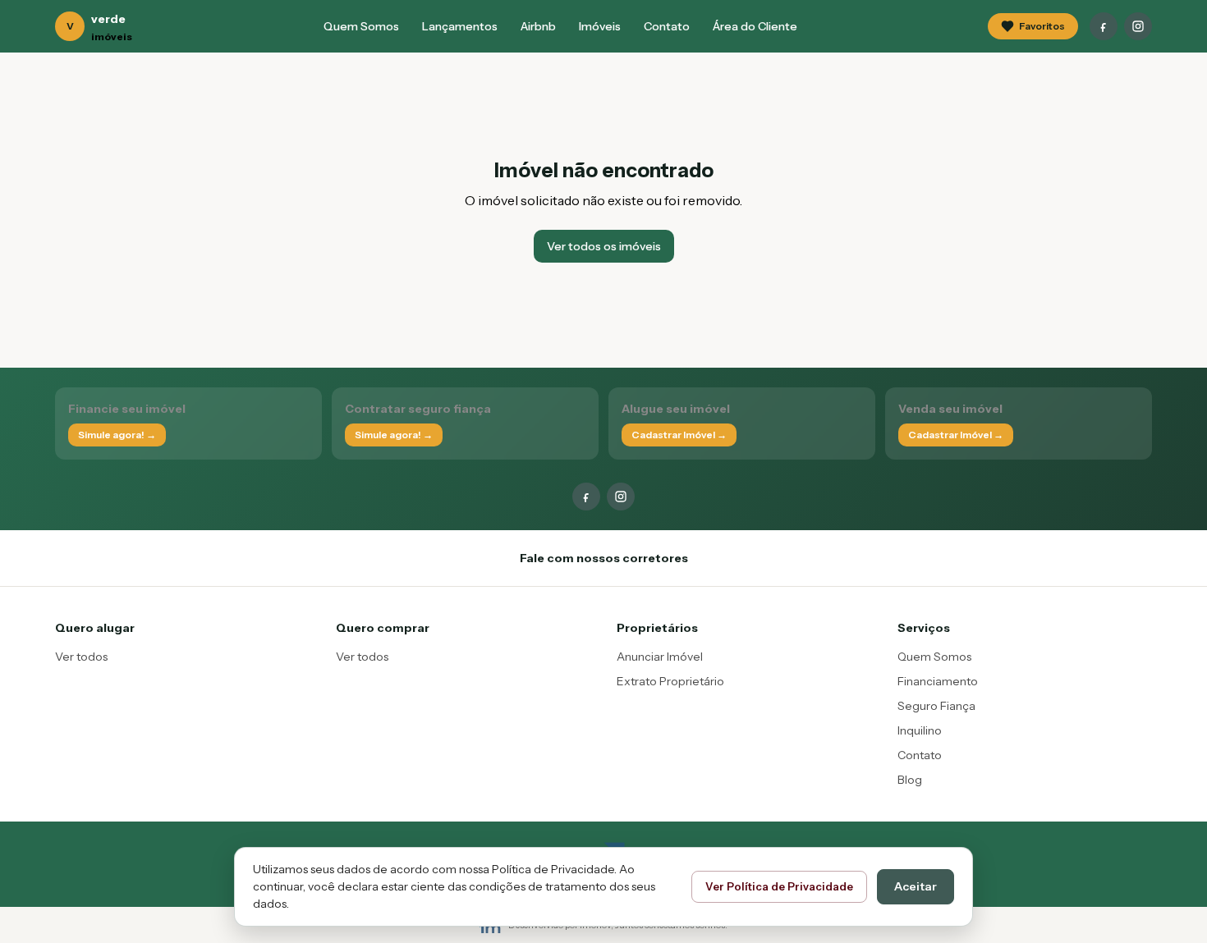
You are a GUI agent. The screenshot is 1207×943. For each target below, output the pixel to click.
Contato (667, 26)
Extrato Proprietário (670, 681)
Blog (909, 779)
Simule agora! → (117, 434)
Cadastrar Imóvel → (679, 434)
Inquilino (919, 730)
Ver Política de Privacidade (779, 886)
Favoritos (1042, 26)
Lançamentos (460, 26)
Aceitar (915, 886)
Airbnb (538, 26)
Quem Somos (361, 26)
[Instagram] (1138, 26)
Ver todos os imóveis (604, 246)
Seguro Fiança (936, 705)
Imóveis (600, 26)
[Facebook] (1104, 26)
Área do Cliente (755, 26)
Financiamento (937, 681)
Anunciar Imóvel (660, 656)
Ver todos (81, 656)
